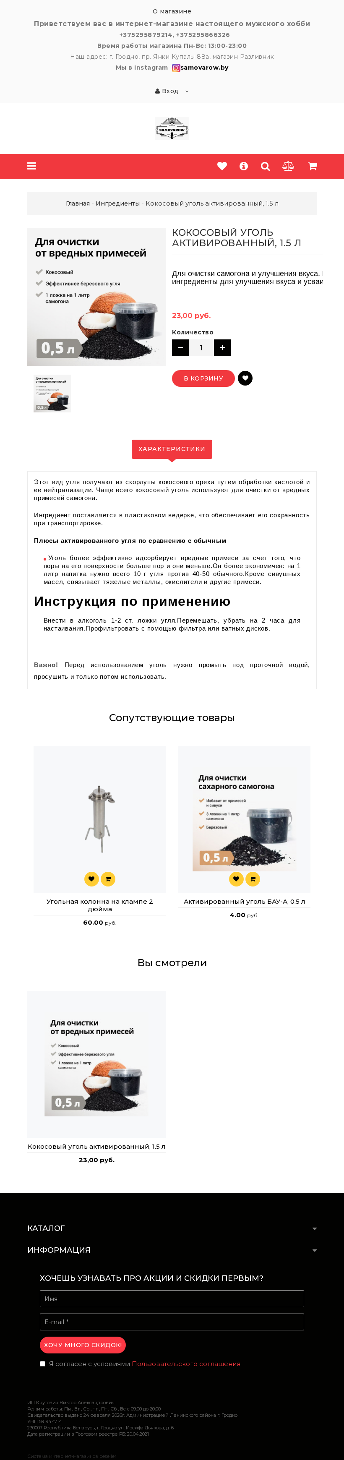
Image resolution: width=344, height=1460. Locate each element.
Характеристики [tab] (172, 449)
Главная (78, 203)
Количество (193, 332)
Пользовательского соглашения (186, 1364)
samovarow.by (204, 67)
